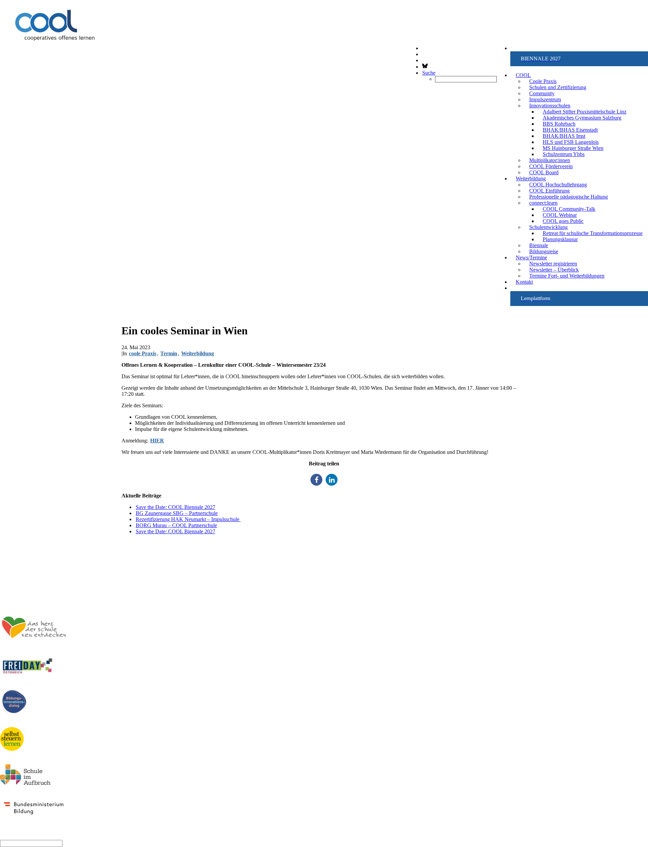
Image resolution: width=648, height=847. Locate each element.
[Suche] (31, 843)
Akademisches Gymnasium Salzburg (582, 118)
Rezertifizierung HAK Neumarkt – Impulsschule (188, 519)
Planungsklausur (560, 239)
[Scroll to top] (0, 835)
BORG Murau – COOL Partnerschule (176, 525)
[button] (579, 58)
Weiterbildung (197, 353)
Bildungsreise (543, 251)
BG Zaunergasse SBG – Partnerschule (177, 513)
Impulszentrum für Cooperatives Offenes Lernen (56, 543)
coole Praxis (142, 353)
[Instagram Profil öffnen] (422, 54)
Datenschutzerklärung (621, 591)
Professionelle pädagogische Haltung (568, 197)
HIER (157, 440)
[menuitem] (579, 58)
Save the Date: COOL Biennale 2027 (175, 507)
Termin (168, 353)
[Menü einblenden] (324, 35)
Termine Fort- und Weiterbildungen (566, 276)
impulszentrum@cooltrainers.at (37, 573)
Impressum (634, 585)
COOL (523, 75)
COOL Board (544, 172)
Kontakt (524, 282)
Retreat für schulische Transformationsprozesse (593, 233)
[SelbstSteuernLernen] (12, 739)
